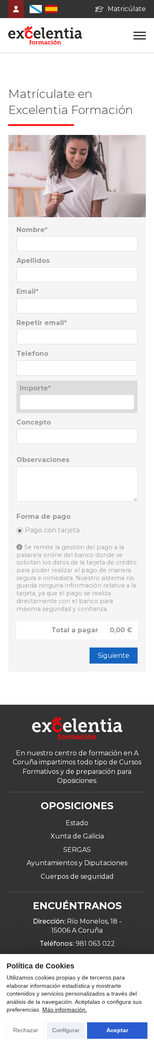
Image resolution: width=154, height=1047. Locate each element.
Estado (77, 823)
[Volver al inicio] (77, 729)
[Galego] (36, 9)
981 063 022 (95, 943)
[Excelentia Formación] (45, 35)
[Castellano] (51, 9)
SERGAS (77, 850)
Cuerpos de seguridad (77, 876)
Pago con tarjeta (52, 530)
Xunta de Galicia (77, 836)
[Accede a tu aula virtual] (16, 9)
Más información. (64, 1009)
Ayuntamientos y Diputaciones (77, 863)
